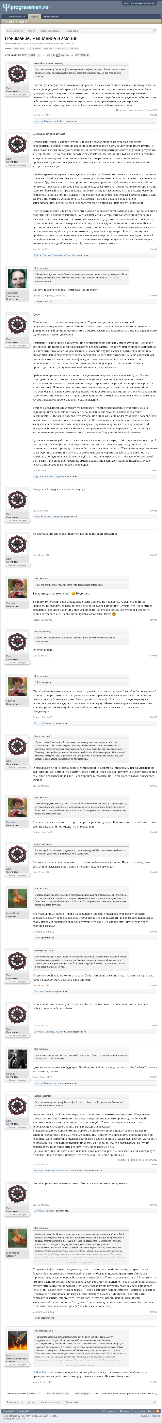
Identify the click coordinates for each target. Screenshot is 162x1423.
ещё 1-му (83, 1170)
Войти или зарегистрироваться (139, 3)
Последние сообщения (16, 22)
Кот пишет (71, 1170)
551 (62, 55)
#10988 (153, 655)
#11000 (153, 1382)
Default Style (9, 1411)
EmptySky (70, 255)
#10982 (153, 249)
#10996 (153, 1077)
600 (77, 55)
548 (48, 55)
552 (67, 55)
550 (58, 55)
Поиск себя (27, 43)
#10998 (153, 1205)
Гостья (10, 603)
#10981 (153, 115)
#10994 (153, 985)
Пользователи (51, 16)
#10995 (153, 1025)
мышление (34, 48)
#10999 (153, 1312)
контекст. (19, 48)
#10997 (153, 1164)
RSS (157, 1411)
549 (53, 55)
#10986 (153, 555)
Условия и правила (150, 1416)
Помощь (124, 1411)
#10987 (153, 620)
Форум (34, 17)
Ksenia (68, 1032)
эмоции (74, 48)
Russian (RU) (23, 1411)
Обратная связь (110, 1411)
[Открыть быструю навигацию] (154, 31)
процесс (48, 48)
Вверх (151, 1411)
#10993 (153, 932)
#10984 (153, 470)
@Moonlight (40, 1372)
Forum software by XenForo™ (29, 1416)
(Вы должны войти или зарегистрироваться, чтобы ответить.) (126, 1393)
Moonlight (12, 913)
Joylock (60, 121)
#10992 (153, 872)
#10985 (153, 511)
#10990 (153, 786)
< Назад (31, 55)
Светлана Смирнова (44, 121)
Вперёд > (84, 55)
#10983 (153, 295)
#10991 (153, 832)
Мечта (37, 516)
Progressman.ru (17, 16)
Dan (62, 43)
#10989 (153, 717)
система (61, 48)
